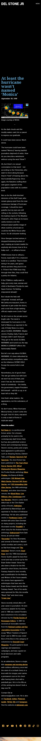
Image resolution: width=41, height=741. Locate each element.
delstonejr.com (22, 705)
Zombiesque (17, 496)
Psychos (4, 490)
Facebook (7, 699)
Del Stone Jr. (6, 430)
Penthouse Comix (15, 518)
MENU (38, 3)
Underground (14, 532)
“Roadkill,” (19, 526)
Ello (14, 702)
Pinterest (21, 699)
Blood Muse (15, 493)
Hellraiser (18, 506)
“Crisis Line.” (6, 598)
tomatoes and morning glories (16, 664)
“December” (5, 539)
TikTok (9, 702)
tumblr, (4, 702)
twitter (14, 699)
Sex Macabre (6, 500)
